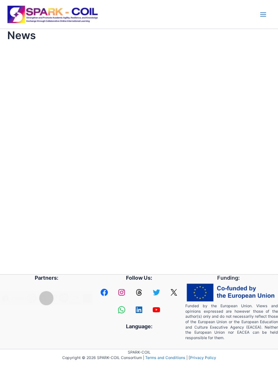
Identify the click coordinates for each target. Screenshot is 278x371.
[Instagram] (121, 292)
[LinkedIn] (139, 309)
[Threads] (139, 292)
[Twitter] (156, 292)
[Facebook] (104, 292)
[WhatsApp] (121, 309)
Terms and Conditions (165, 357)
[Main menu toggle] (263, 14)
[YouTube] (156, 309)
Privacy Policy (203, 357)
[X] (173, 292)
